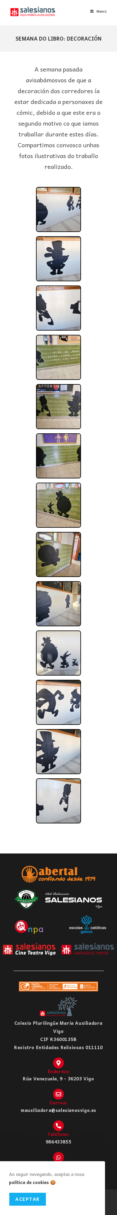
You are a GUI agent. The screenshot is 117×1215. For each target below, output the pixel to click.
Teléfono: (58, 1134)
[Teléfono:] (58, 1125)
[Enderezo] (58, 1063)
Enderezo (59, 1071)
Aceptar (27, 1199)
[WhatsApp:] (58, 1157)
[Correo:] (58, 1094)
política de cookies (29, 1182)
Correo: (59, 1102)
